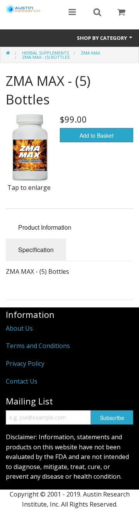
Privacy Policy (25, 363)
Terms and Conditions (38, 345)
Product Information (44, 227)
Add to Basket (97, 135)
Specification (36, 249)
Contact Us (21, 381)
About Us (19, 328)
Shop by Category (102, 37)
